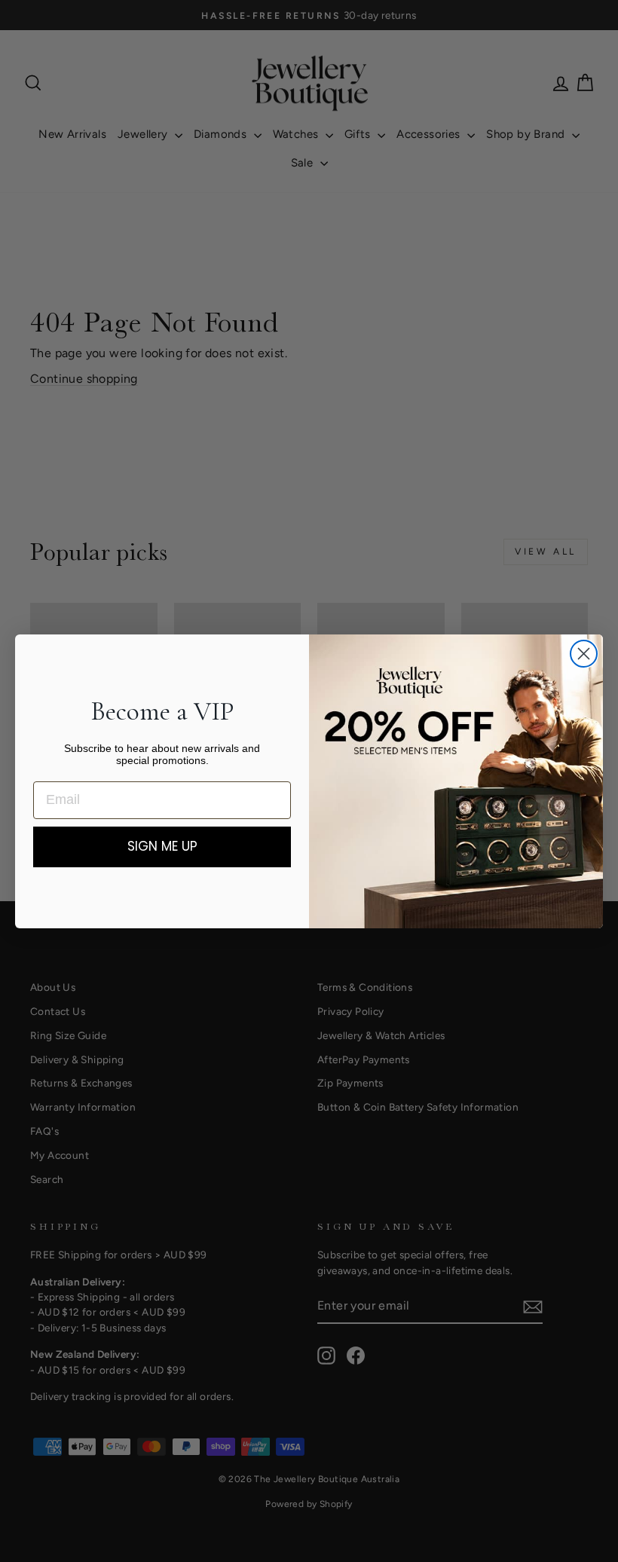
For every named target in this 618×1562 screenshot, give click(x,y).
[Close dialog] (584, 653)
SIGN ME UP (162, 846)
